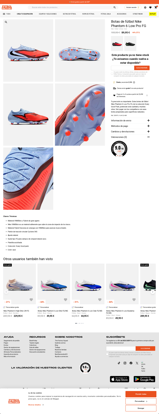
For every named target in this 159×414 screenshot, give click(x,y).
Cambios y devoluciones (12, 350)
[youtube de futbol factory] (143, 366)
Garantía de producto (11, 354)
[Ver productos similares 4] (81, 323)
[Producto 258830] (117, 43)
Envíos (6, 345)
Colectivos (32, 345)
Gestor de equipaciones (12, 347)
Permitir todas (141, 394)
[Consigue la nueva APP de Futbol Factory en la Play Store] (144, 379)
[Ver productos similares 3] (79, 323)
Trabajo (57, 347)
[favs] (150, 7)
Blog (56, 345)
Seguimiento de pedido (12, 340)
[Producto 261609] (130, 43)
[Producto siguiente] (153, 292)
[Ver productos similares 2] (77, 323)
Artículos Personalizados (12, 352)
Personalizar (140, 401)
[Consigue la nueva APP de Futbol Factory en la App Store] (119, 379)
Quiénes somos (60, 343)
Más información (9, 356)
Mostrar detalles (34, 405)
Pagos (6, 343)
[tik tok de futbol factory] (119, 363)
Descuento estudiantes (37, 352)
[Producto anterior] (6, 292)
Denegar (141, 408)
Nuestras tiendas (61, 350)
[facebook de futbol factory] (131, 363)
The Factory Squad (61, 340)
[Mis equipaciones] (145, 7)
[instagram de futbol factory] (125, 363)
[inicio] (7, 7)
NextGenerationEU (61, 354)
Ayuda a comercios (61, 356)
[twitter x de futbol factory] (137, 363)
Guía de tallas (34, 347)
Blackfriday (33, 340)
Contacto (58, 352)
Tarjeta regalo (34, 343)
